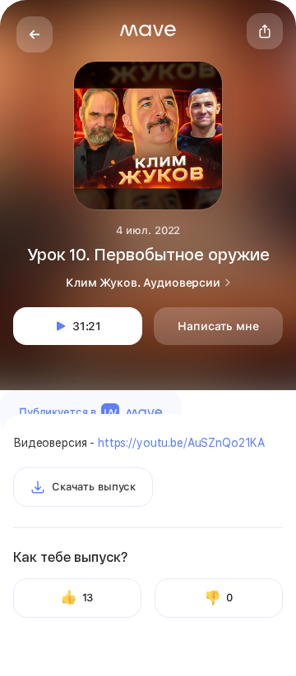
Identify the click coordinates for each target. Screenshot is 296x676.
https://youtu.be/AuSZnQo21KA (181, 442)
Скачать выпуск (94, 487)
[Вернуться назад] (34, 34)
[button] (148, 30)
